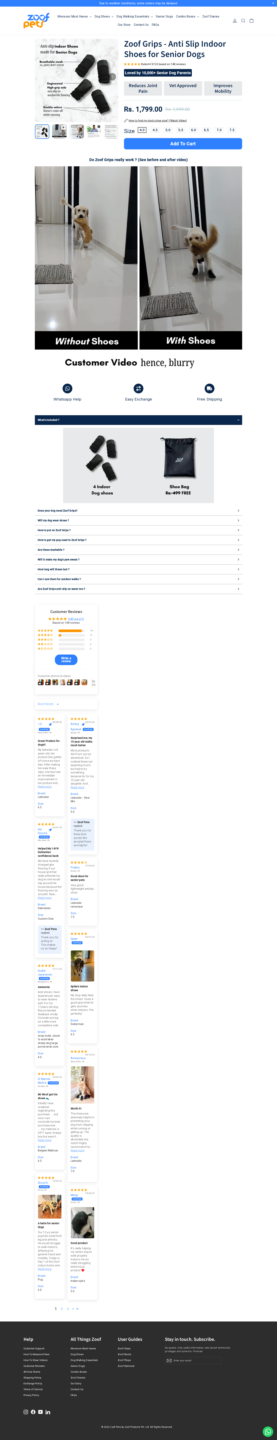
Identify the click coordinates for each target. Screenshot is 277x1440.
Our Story (124, 25)
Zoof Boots (124, 1354)
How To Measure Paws (37, 1354)
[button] (132, 64)
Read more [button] (44, 786)
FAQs (155, 25)
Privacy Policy (31, 1395)
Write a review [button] (66, 659)
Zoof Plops (124, 1360)
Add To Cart (183, 143)
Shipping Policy (32, 1377)
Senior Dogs (164, 16)
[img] (46, 718)
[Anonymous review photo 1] (82, 1085)
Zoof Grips (124, 1348)
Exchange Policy (33, 1383)
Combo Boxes (186, 16)
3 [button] (68, 1308)
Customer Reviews (34, 1366)
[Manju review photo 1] (82, 1223)
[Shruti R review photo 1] (50, 1207)
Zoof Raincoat (126, 1366)
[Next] (112, 77)
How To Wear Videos (35, 1360)
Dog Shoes (103, 16)
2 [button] (62, 1308)
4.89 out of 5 (76, 618)
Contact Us (141, 25)
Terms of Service (33, 1389)
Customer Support (34, 1348)
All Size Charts (32, 1371)
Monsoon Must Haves (73, 16)
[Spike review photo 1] (82, 966)
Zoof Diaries (211, 16)
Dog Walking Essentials (133, 16)
